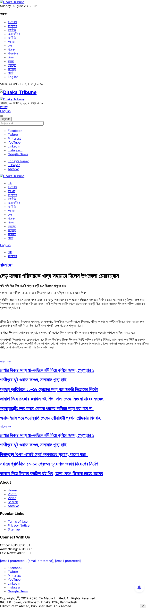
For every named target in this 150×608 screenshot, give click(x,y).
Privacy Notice (18, 525)
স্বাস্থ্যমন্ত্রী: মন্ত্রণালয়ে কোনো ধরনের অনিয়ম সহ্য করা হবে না (47, 408)
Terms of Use (18, 521)
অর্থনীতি (12, 38)
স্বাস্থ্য (11, 61)
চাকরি (10, 73)
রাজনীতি (12, 30)
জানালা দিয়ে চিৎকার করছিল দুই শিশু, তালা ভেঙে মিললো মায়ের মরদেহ (51, 399)
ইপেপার (3, 107)
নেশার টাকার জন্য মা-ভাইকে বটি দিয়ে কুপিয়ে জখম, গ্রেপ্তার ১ (47, 370)
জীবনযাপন (13, 53)
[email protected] (13, 561)
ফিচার (10, 57)
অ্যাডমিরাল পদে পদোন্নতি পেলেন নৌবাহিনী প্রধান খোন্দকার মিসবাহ (50, 418)
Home (12, 490)
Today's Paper (18, 161)
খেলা (10, 45)
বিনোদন (11, 49)
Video (12, 498)
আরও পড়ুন (5, 361)
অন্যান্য (12, 69)
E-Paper (14, 165)
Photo (12, 494)
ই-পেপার (12, 22)
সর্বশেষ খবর (5, 426)
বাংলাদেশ (12, 26)
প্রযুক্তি (12, 65)
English (13, 77)
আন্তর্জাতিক (14, 34)
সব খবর (11, 191)
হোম (10, 183)
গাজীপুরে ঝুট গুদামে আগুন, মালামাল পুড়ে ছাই (33, 379)
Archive (13, 169)
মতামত (11, 42)
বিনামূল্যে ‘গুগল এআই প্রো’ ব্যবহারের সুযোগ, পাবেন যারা (44, 454)
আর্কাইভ (12, 234)
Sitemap (14, 529)
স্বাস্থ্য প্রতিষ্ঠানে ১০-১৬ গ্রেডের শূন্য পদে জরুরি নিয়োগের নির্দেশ (49, 389)
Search (13, 502)
